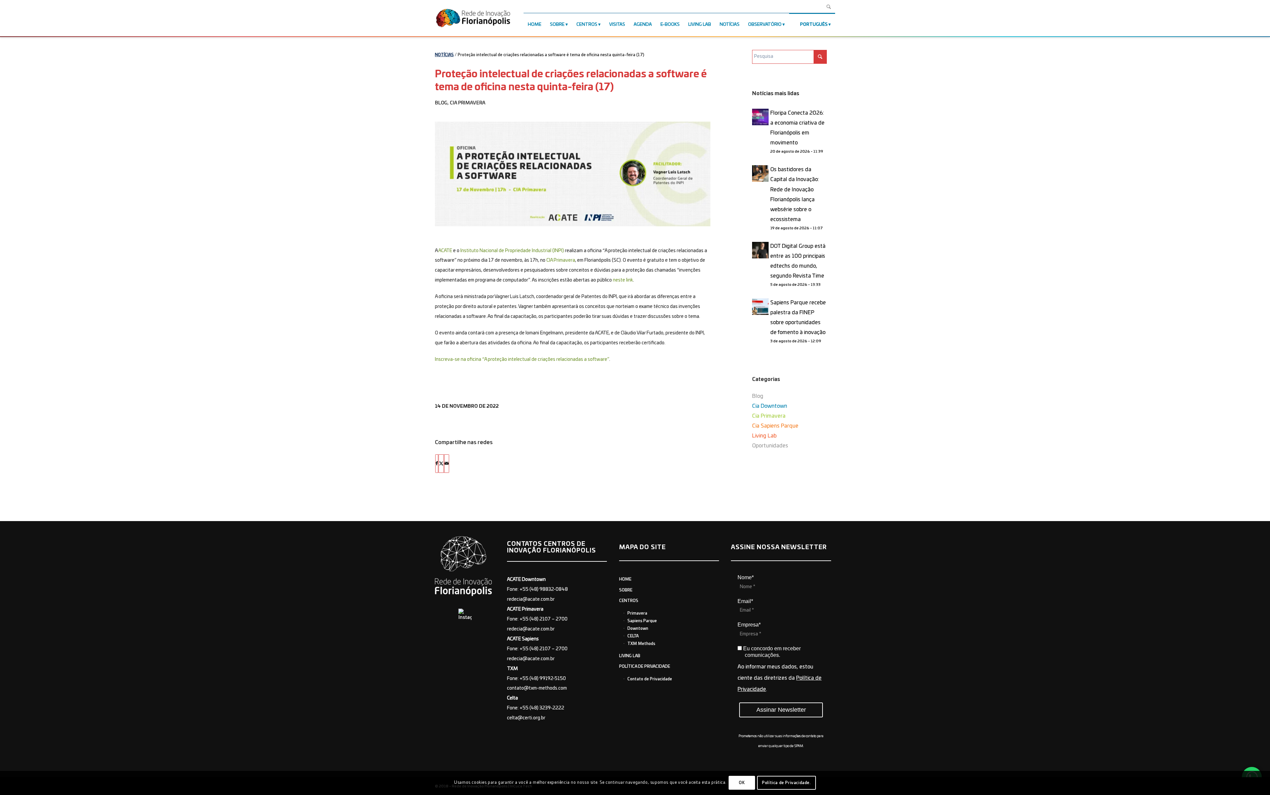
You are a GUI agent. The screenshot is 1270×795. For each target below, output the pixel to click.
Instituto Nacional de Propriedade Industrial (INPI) (512, 250)
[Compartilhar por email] (446, 463)
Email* (745, 601)
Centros (628, 601)
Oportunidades (770, 445)
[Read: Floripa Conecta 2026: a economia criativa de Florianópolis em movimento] (760, 117)
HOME (625, 579)
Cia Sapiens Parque (775, 426)
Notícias (444, 55)
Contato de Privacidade (649, 679)
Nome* (746, 577)
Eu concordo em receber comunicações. (771, 652)
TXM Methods (641, 644)
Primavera (637, 613)
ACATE (445, 250)
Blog (441, 103)
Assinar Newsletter (781, 709)
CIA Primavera (560, 260)
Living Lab (764, 435)
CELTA (633, 636)
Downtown (637, 628)
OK (741, 783)
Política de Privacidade (644, 666)
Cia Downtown (769, 406)
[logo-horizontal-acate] (473, 19)
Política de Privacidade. (786, 783)
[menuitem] (535, 24)
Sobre (625, 590)
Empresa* (749, 624)
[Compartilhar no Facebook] (436, 463)
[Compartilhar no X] (441, 463)
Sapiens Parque (642, 621)
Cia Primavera (468, 103)
